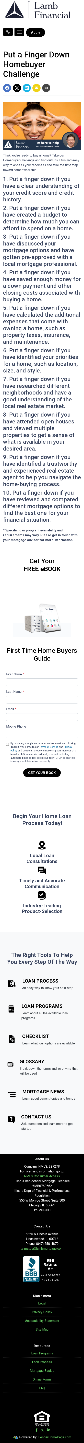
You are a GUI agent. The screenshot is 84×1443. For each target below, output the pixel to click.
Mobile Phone (16, 726)
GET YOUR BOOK (42, 772)
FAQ (42, 1388)
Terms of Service (48, 747)
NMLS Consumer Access (42, 1176)
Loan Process (42, 1362)
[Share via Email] (36, 88)
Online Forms (42, 1379)
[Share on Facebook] (7, 88)
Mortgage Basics (42, 1371)
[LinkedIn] (48, 1430)
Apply (35, 32)
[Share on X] (17, 88)
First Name (15, 674)
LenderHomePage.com (54, 1437)
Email (11, 709)
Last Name (15, 692)
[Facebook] (36, 1430)
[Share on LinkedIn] (27, 88)
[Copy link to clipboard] (46, 88)
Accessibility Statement (42, 1321)
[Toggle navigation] (19, 32)
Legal (42, 1303)
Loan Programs (42, 1353)
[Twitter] (42, 1430)
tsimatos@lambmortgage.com (42, 1248)
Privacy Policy (42, 1312)
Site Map (42, 1329)
